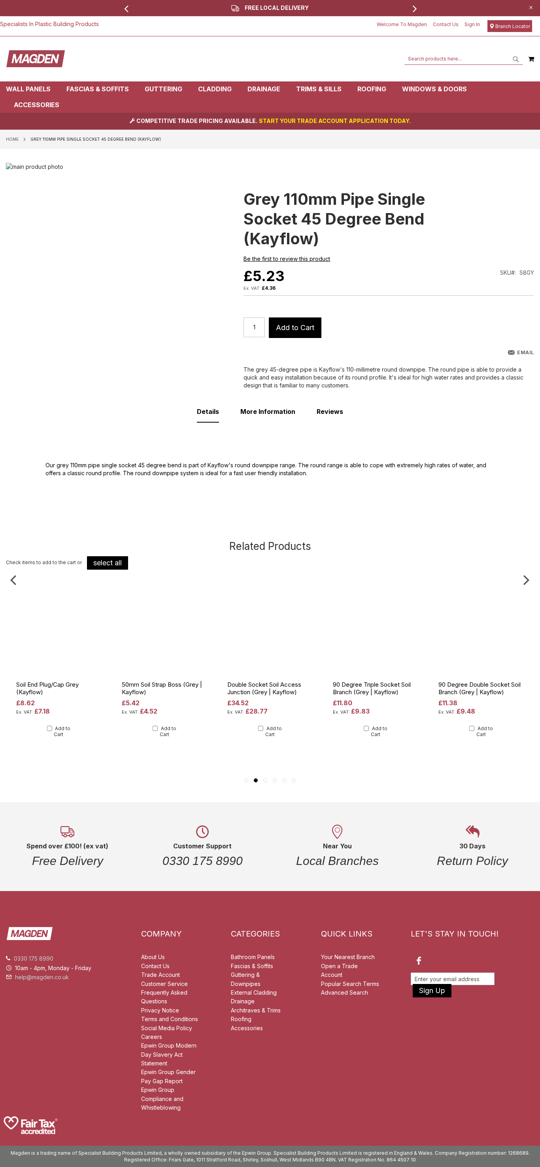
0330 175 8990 (33, 958)
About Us (153, 957)
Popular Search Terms (350, 983)
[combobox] (463, 59)
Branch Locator (512, 26)
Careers (151, 1036)
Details (208, 411)
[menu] (270, 97)
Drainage (243, 1001)
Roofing (241, 1019)
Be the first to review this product (287, 258)
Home (12, 139)
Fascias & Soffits (252, 966)
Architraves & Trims (256, 1010)
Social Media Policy (166, 1028)
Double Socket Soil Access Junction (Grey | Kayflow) (264, 688)
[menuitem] (32, 89)
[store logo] (35, 59)
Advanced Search (344, 992)
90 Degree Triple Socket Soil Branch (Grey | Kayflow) (372, 688)
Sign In (472, 24)
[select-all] (107, 563)
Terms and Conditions (169, 1019)
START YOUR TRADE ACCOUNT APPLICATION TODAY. (335, 120)
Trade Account (160, 974)
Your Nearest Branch (348, 957)
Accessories (247, 1028)
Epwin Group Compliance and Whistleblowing (162, 1098)
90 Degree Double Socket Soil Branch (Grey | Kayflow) (479, 688)
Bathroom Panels (253, 957)
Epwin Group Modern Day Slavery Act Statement (168, 1054)
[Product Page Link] (59, 676)
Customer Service (164, 983)
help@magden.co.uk (42, 977)
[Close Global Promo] (530, 7)
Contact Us (446, 24)
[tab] (270, 97)
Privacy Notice (160, 1010)
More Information (267, 411)
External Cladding (254, 992)
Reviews (330, 411)
